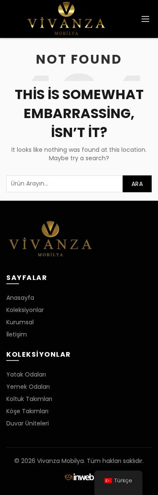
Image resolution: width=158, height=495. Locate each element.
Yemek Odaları (28, 386)
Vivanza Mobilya (60, 461)
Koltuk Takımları (29, 399)
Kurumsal (20, 322)
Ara (137, 184)
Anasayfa (20, 297)
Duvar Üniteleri (27, 423)
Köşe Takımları (27, 411)
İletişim (16, 334)
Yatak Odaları (26, 374)
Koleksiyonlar (25, 310)
